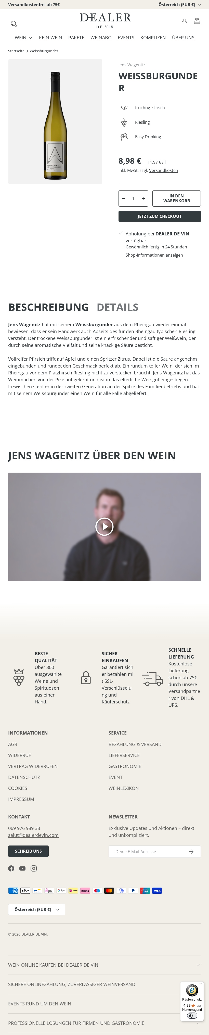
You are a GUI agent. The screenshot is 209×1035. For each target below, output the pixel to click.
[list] (55, 121)
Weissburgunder (44, 51)
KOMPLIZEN (153, 37)
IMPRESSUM (21, 799)
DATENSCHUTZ (24, 777)
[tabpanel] (104, 359)
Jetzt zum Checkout (159, 216)
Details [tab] (118, 307)
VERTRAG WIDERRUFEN (33, 766)
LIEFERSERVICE (124, 755)
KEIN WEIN (50, 37)
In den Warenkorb (176, 198)
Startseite (16, 51)
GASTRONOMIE (125, 766)
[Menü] (201, 984)
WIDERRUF (19, 755)
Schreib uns (28, 851)
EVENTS (126, 37)
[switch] (192, 1016)
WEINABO (101, 37)
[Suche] (11, 21)
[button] (197, 21)
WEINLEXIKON (124, 788)
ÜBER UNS (183, 37)
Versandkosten (163, 170)
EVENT (116, 777)
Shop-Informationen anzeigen (154, 255)
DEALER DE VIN (34, 934)
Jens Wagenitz (132, 65)
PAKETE (76, 37)
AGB (12, 744)
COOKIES (17, 788)
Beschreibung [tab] (48, 307)
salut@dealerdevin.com (33, 835)
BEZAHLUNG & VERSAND (135, 744)
